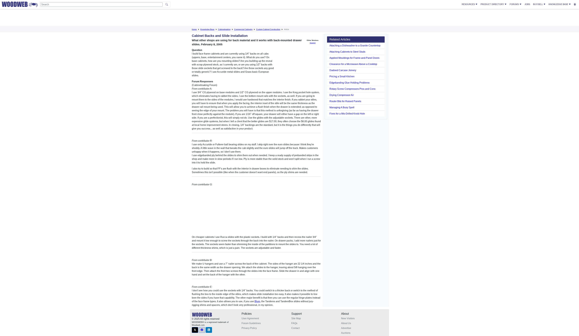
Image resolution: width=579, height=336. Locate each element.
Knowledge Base (559, 4)
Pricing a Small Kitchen (341, 76)
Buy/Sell (538, 4)
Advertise (346, 328)
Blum (257, 301)
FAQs (294, 323)
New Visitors (348, 318)
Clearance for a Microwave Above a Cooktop (353, 64)
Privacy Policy (249, 328)
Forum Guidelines (251, 323)
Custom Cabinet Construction (268, 29)
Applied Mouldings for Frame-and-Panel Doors (354, 58)
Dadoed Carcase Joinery (342, 70)
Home (194, 29)
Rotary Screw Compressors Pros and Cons (352, 89)
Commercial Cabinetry (243, 29)
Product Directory (493, 4)
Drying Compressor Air (341, 95)
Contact (295, 328)
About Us (346, 323)
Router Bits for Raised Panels (345, 101)
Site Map (296, 318)
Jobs (527, 4)
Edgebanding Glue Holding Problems (349, 82)
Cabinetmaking (224, 29)
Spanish (313, 43)
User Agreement (250, 318)
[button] (195, 330)
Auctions (345, 333)
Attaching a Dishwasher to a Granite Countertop (354, 45)
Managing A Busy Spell (341, 107)
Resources (468, 4)
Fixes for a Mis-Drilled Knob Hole (347, 113)
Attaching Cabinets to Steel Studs (347, 51)
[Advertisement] (289, 18)
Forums (514, 4)
